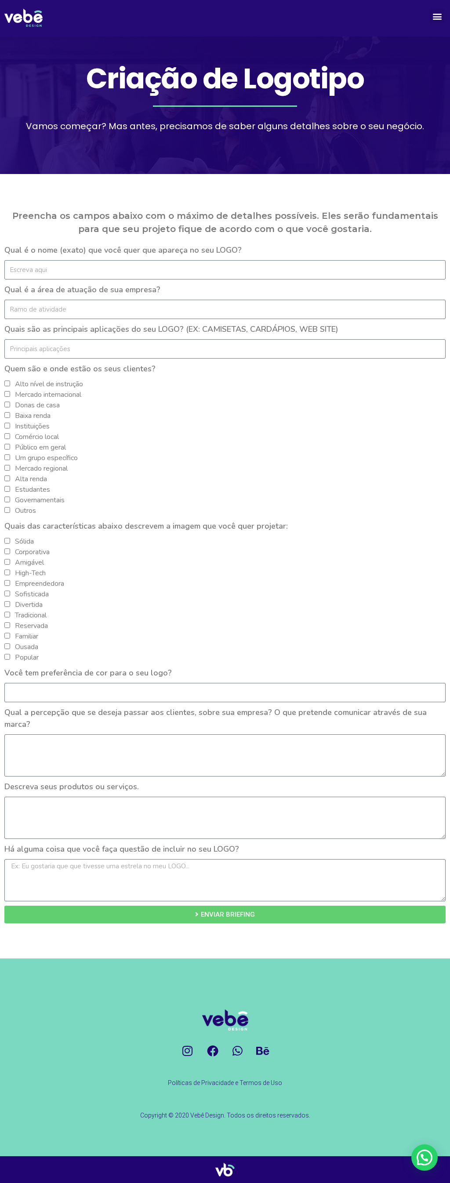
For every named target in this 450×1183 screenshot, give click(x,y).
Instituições (32, 426)
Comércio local (37, 437)
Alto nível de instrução (49, 384)
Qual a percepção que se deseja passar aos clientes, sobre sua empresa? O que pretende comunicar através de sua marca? (215, 718)
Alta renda (31, 479)
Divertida (29, 605)
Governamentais (40, 500)
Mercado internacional (48, 394)
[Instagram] (187, 1050)
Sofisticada (32, 594)
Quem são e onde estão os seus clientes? (80, 368)
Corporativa (32, 552)
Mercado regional (41, 468)
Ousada (26, 647)
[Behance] (262, 1050)
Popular (27, 657)
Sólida (24, 541)
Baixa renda (33, 416)
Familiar (26, 636)
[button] (437, 16)
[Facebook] (212, 1050)
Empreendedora (39, 583)
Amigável (29, 562)
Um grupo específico (46, 458)
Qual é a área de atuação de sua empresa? (82, 289)
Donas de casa (37, 405)
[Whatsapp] (237, 1050)
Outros (25, 510)
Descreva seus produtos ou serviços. (71, 786)
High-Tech (30, 573)
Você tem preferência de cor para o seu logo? (88, 673)
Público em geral (40, 447)
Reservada (31, 626)
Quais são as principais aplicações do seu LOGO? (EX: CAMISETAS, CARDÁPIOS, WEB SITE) (171, 329)
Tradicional (31, 615)
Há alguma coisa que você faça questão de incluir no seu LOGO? (121, 849)
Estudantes (32, 489)
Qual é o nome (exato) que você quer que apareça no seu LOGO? (123, 250)
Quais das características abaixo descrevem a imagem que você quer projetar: (146, 526)
